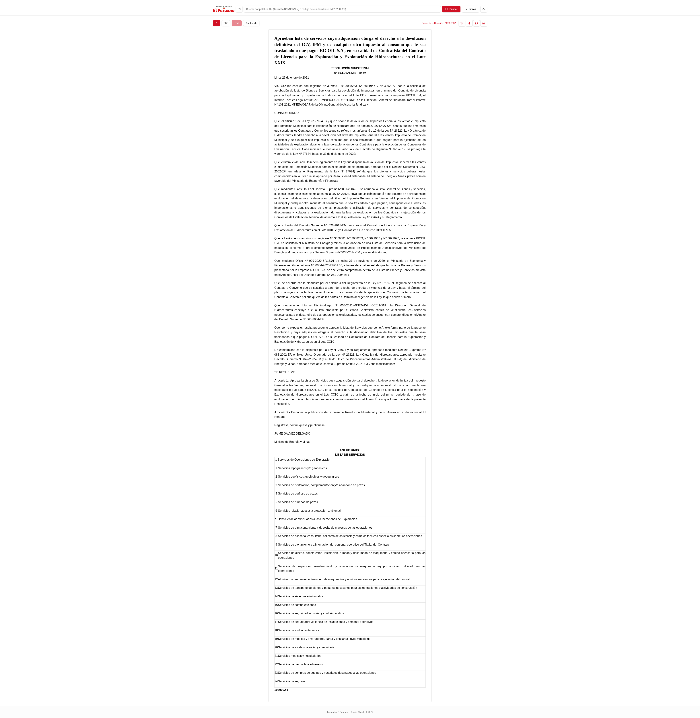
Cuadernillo (251, 23)
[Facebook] (469, 23)
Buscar (454, 9)
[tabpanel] (350, 365)
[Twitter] (462, 23)
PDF (226, 23)
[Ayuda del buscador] (239, 9)
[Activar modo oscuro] (484, 9)
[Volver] (216, 23)
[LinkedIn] (484, 23)
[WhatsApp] (476, 23)
